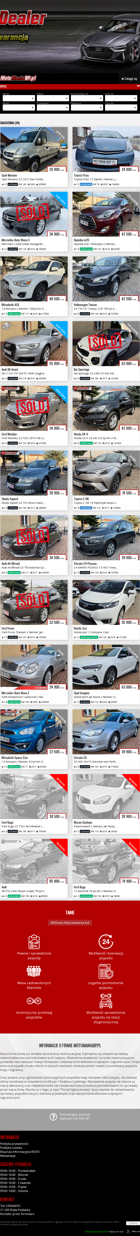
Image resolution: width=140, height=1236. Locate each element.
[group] (70, 36)
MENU (3, 86)
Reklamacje (7, 1156)
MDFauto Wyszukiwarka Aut (70, 923)
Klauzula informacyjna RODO (20, 1152)
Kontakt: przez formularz (17, 1214)
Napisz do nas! (104, 1231)
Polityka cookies (11, 1148)
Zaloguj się (130, 78)
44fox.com (136, 1231)
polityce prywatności (19, 1224)
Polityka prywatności (14, 1144)
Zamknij (133, 1223)
